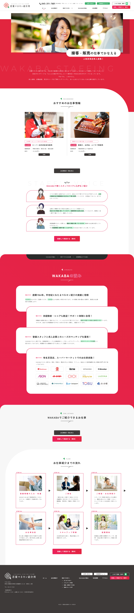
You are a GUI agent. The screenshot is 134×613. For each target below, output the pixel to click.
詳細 (44, 154)
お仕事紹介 (54, 8)
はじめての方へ (67, 580)
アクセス (105, 8)
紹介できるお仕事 (65, 257)
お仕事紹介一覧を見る (67, 171)
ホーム (44, 8)
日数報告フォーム (103, 3)
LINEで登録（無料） (120, 3)
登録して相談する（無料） (121, 7)
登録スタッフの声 (68, 587)
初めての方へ (66, 8)
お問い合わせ (90, 3)
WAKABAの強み (82, 8)
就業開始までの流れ (82, 257)
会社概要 (94, 8)
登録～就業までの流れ (69, 585)
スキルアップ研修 (68, 582)
